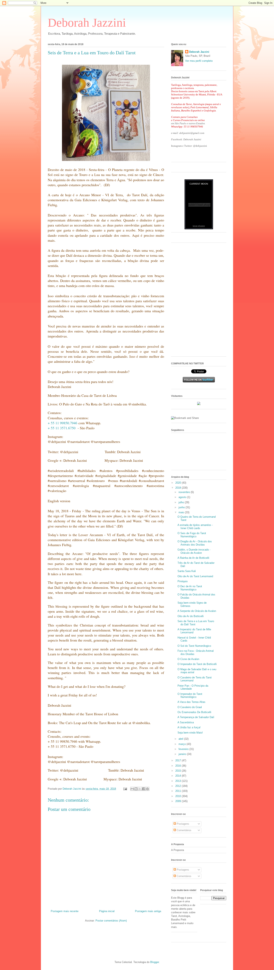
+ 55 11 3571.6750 (61, 427)
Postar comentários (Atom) (111, 920)
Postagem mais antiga (148, 911)
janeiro (183, 754)
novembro (185, 492)
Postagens (182, 823)
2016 (178, 765)
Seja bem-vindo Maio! (190, 732)
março (183, 744)
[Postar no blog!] (136, 789)
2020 (178, 482)
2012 (178, 785)
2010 (178, 796)
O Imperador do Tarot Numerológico (190, 695)
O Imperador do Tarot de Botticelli (197, 664)
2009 (178, 801)
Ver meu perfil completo (199, 60)
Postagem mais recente (64, 911)
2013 (178, 780)
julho (182, 502)
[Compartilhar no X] (140, 789)
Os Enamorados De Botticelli (194, 712)
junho (182, 507)
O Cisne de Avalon (188, 659)
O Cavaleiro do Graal (190, 707)
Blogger (154, 962)
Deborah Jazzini (87, 22)
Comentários (183, 830)
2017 (178, 760)
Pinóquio (183, 581)
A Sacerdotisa (186, 722)
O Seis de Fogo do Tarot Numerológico (192, 535)
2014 (178, 775)
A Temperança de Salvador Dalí (196, 717)
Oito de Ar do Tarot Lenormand (195, 576)
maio (182, 512)
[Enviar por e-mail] (132, 789)
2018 (178, 487)
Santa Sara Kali (187, 571)
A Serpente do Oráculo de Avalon (197, 610)
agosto (183, 497)
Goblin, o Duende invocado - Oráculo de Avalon (194, 551)
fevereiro (184, 749)
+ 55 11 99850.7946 (62, 422)
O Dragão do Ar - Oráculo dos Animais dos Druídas (195, 543)
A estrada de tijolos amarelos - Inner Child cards (195, 526)
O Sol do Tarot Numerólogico (194, 645)
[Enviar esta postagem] (125, 788)
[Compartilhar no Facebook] (144, 789)
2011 (178, 790)
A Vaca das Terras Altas (191, 701)
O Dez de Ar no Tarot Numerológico (190, 588)
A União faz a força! (189, 727)
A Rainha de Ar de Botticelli (193, 557)
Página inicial (107, 911)
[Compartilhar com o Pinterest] (147, 789)
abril (181, 738)
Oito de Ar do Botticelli (191, 616)
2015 (178, 770)
